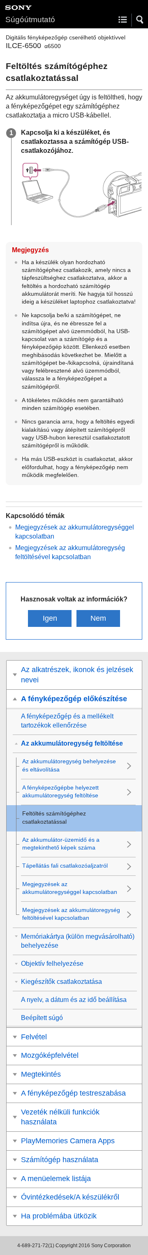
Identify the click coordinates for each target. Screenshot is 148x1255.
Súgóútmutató (30, 19)
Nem (98, 618)
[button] (140, 19)
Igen (50, 618)
